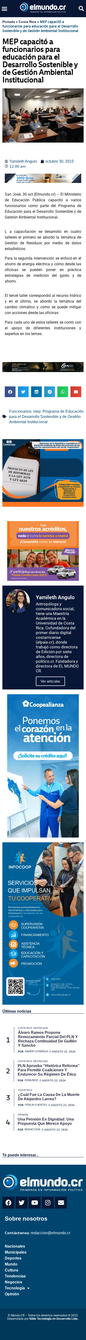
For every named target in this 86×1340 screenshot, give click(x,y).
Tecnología (15, 1288)
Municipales (16, 1252)
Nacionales (15, 1246)
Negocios (13, 1282)
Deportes (13, 1258)
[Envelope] (61, 1203)
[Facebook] (8, 1203)
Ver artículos (50, 681)
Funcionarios (20, 411)
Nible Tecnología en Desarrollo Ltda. (53, 1318)
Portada (8, 22)
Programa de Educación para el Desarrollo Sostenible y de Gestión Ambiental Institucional (46, 416)
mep (37, 411)
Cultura (11, 1270)
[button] (4, 8)
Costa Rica (27, 22)
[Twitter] (21, 1203)
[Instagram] (48, 1203)
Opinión (12, 1294)
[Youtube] (35, 1203)
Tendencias (15, 1276)
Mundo (11, 1264)
